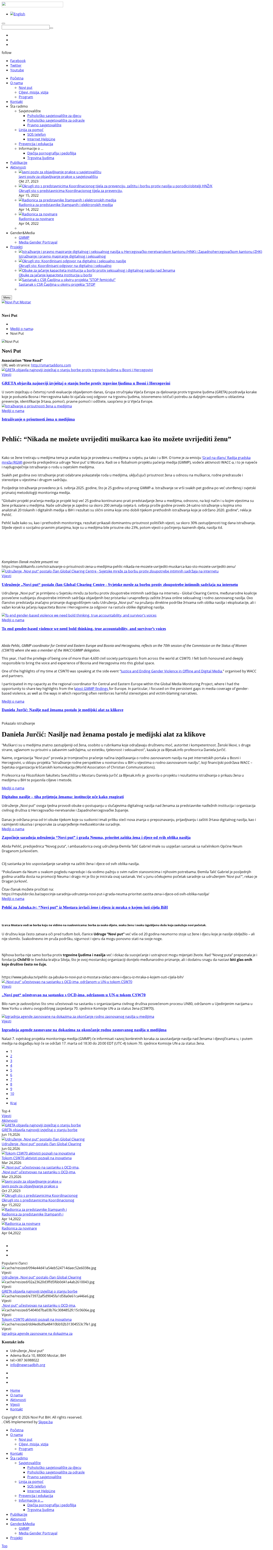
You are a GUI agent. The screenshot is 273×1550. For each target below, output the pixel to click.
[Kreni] (51, 28)
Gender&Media (22, 1523)
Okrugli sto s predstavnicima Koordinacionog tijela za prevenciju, (71, 190)
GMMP (24, 1528)
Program (26, 1448)
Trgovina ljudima (40, 1509)
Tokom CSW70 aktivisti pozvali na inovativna (37, 1158)
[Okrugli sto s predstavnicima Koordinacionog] (40, 1195)
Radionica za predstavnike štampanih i (32, 1214)
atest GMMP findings (92, 688)
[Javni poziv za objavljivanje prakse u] (31, 1181)
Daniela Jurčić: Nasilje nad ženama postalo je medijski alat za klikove (62, 710)
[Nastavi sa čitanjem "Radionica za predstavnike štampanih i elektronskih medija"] (67, 200)
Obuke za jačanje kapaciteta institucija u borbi (55, 275)
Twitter (16, 65)
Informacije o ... (31, 1500)
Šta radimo (19, 1458)
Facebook (18, 60)
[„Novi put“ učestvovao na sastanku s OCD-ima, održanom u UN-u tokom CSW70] (67, 981)
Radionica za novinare (36, 218)
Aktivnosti (9, 1120)
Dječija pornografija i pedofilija (51, 1505)
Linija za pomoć (31, 1481)
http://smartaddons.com (51, 365)
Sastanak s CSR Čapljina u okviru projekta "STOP (57, 284)
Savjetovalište (30, 1463)
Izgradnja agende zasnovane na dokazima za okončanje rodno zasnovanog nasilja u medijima (84, 1030)
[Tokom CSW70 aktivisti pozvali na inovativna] (38, 1153)
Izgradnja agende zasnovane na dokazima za (37, 1333)
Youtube (17, 70)
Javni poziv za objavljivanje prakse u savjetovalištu (58, 176)
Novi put (25, 1439)
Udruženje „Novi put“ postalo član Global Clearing (41, 1144)
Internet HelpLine (41, 1491)
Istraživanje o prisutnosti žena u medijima (38, 419)
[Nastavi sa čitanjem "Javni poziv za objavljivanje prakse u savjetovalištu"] (60, 172)
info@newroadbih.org (27, 1365)
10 (12, 1093)
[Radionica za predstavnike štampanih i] (34, 1209)
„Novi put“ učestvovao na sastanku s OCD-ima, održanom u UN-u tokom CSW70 (74, 995)
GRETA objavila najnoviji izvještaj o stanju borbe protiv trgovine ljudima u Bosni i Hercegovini (86, 383)
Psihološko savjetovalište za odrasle (56, 1472)
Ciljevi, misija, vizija (33, 1444)
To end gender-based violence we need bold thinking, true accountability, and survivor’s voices (84, 628)
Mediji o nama (21, 328)
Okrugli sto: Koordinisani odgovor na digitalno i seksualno (65, 265)
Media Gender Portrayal (38, 1533)
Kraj (13, 1103)
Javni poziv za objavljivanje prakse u (30, 1186)
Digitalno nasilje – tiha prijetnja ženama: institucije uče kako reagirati (63, 796)
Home (15, 1390)
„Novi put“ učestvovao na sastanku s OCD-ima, (39, 1172)
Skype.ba (45, 1422)
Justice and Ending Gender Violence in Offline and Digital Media (171, 671)
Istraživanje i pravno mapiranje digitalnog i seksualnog (62, 256)
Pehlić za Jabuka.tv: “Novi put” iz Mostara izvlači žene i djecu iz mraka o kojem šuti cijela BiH (85, 907)
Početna (16, 1430)
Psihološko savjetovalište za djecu (54, 1467)
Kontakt (16, 1409)
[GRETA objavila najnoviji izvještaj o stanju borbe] (41, 1125)
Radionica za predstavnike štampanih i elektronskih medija (66, 204)
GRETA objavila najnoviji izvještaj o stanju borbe (39, 1130)
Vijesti (6, 374)
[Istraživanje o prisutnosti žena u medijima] (37, 406)
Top (4, 1546)
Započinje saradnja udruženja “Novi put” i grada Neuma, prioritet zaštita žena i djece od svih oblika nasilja (96, 837)
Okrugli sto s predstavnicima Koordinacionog (38, 1200)
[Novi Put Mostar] (16, 302)
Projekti (16, 1538)
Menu (6, 297)
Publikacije (18, 1514)
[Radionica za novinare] (21, 1223)
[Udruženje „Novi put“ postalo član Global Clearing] (43, 1139)
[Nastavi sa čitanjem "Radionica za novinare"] (38, 214)
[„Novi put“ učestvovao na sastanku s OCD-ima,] (40, 1167)
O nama (16, 1395)
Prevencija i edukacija (36, 1495)
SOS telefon (36, 1486)
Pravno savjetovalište (44, 1477)
